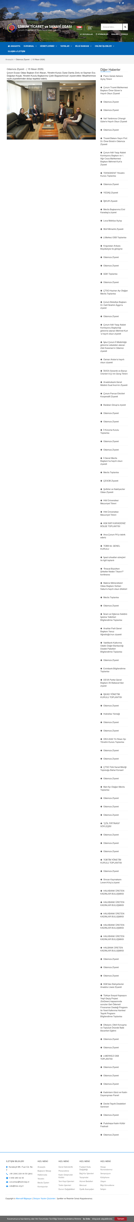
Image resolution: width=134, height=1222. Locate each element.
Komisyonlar (43, 1186)
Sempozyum (105, 1173)
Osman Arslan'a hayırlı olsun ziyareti (112, 361)
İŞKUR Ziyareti (110, 201)
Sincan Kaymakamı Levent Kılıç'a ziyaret (110, 881)
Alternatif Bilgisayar (24, 1198)
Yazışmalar (83, 1177)
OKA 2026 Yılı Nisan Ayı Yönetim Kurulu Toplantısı (113, 740)
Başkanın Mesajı (44, 1170)
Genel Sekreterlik (65, 1167)
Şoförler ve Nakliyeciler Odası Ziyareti (112, 491)
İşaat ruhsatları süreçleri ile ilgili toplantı (112, 559)
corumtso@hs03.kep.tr (19, 1181)
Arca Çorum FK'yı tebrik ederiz (112, 536)
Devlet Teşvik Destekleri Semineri (113, 1105)
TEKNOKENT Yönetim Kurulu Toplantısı (112, 174)
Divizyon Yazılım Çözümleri (44, 1198)
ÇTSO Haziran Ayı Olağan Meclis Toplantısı (114, 292)
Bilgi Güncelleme (107, 1185)
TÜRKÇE (124, 34)
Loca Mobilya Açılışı (112, 220)
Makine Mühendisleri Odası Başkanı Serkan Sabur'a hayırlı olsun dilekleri (113, 586)
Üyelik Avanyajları (86, 1189)
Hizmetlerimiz (47, 46)
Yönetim (41, 1178)
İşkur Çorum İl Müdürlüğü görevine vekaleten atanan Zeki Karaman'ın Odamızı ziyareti (113, 347)
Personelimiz (63, 1170)
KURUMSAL (29, 46)
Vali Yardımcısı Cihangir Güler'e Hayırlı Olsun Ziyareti (113, 120)
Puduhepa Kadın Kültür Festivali (112, 1125)
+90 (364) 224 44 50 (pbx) (20, 1173)
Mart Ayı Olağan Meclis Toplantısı (112, 788)
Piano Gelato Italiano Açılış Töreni (111, 77)
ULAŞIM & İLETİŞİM (16, 51)
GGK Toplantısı (110, 273)
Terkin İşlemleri (64, 1185)
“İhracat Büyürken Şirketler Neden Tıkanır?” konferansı (112, 571)
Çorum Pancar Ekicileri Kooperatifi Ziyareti (112, 395)
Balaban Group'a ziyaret (114, 404)
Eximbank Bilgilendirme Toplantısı (112, 670)
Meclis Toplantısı (111, 472)
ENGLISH (114, 34)
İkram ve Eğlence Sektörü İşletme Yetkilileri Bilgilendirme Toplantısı (113, 617)
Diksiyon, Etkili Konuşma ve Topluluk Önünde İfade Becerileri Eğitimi (113, 1027)
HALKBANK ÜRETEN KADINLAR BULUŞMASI (112, 892)
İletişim (103, 1189)
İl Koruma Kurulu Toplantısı (109, 431)
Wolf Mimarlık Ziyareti (113, 229)
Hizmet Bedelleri (86, 1181)
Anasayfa (15, 46)
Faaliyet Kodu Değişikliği (85, 1168)
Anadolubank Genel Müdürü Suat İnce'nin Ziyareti (113, 384)
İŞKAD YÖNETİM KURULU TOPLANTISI (111, 696)
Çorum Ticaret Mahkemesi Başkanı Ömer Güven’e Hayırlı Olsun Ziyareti (114, 90)
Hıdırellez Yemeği (111, 713)
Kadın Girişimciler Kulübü (65, 1176)
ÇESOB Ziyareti (110, 480)
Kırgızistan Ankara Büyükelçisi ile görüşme (111, 247)
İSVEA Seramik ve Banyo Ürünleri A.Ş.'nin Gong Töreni (114, 372)
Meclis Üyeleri (43, 1182)
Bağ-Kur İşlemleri (86, 1173)
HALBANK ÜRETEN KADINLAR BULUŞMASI (112, 949)
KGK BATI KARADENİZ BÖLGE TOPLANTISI (112, 525)
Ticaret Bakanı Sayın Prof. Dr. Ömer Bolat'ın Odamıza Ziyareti (114, 141)
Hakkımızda (42, 1174)
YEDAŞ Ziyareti (110, 192)
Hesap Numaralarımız (106, 1168)
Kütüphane (104, 1177)
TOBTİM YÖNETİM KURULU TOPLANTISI (111, 861)
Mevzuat (82, 1185)
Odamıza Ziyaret (111, 101)
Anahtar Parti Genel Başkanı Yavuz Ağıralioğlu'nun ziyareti (111, 631)
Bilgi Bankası (82, 46)
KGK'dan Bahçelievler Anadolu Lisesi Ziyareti (112, 986)
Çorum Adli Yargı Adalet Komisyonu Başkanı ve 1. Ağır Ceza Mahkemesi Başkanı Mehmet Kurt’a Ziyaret (113, 158)
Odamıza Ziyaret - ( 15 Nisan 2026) (25, 69)
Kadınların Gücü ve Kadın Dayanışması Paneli (113, 1094)
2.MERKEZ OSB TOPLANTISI (109, 1057)
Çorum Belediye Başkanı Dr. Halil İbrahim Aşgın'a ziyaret (113, 305)
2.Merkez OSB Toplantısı (114, 237)
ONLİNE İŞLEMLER (103, 46)
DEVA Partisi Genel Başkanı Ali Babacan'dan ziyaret (112, 682)
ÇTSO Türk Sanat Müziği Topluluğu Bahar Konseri (113, 769)
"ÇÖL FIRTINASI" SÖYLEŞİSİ (110, 825)
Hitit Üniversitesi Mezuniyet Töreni (109, 502)
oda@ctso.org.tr (16, 1186)
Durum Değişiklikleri (66, 1189)
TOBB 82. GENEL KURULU (110, 547)
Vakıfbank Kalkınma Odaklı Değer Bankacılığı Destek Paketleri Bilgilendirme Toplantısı (112, 647)
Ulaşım (103, 1181)
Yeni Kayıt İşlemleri (66, 1181)
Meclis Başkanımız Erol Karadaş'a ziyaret (112, 211)
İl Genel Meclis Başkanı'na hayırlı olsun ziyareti (111, 461)
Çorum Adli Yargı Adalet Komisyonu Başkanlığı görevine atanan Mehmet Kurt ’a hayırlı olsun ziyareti (114, 329)
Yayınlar (64, 46)
